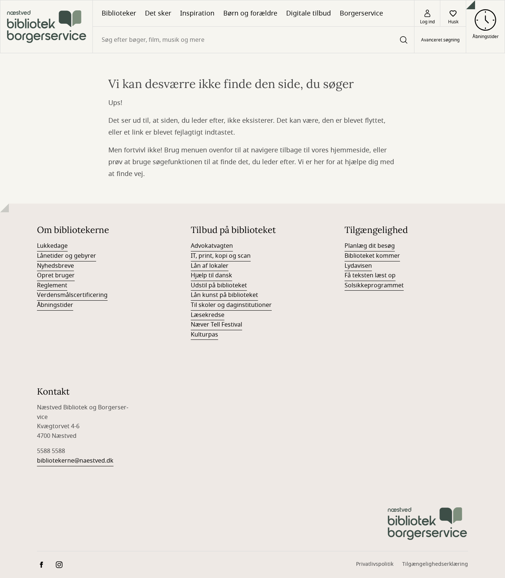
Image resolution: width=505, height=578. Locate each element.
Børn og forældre (250, 13)
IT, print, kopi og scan (221, 255)
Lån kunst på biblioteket (224, 295)
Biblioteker (119, 13)
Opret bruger (56, 275)
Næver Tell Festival (216, 324)
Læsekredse (207, 315)
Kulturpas (204, 334)
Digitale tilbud (308, 13)
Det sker (158, 13)
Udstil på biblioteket (219, 285)
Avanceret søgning (440, 40)
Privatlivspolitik (374, 564)
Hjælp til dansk (211, 275)
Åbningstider (55, 305)
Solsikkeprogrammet (374, 285)
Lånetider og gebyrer (66, 255)
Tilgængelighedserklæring (435, 564)
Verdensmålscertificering (72, 295)
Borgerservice (361, 13)
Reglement (52, 285)
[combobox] (253, 40)
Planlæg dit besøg (370, 245)
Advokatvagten (212, 245)
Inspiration (197, 13)
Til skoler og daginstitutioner (231, 305)
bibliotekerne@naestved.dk (75, 460)
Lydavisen (358, 265)
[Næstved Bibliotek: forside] (46, 26)
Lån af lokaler (209, 265)
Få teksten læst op (370, 275)
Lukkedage (52, 245)
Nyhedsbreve (55, 265)
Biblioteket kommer (372, 255)
